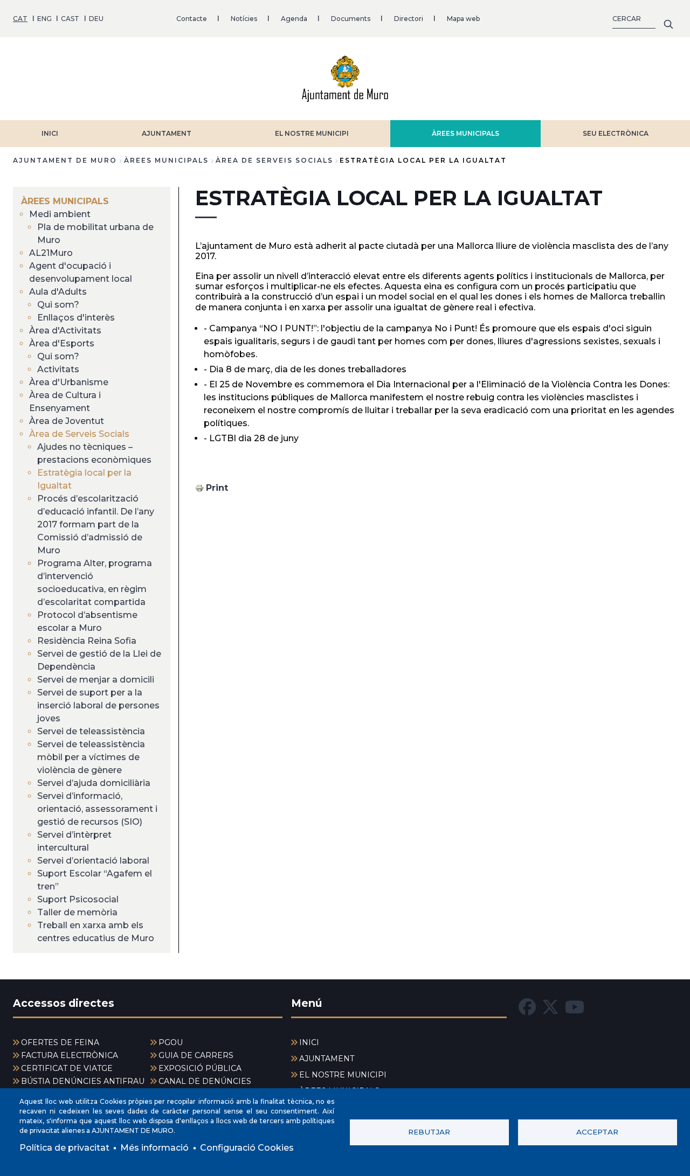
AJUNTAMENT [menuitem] (326, 1058)
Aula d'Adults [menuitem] (58, 292)
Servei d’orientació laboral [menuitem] (93, 860)
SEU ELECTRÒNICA (615, 133)
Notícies (244, 19)
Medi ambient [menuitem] (60, 214)
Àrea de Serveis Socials (274, 160)
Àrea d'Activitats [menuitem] (65, 330)
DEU (96, 19)
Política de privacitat (64, 1148)
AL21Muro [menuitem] (51, 253)
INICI (50, 133)
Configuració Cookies (247, 1148)
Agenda (294, 19)
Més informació (154, 1148)
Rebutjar (429, 1132)
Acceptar (597, 1132)
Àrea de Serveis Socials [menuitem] (79, 434)
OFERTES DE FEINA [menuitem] (60, 1042)
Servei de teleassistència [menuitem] (91, 731)
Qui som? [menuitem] (58, 305)
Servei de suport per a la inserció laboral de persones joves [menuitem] (98, 705)
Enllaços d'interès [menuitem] (76, 317)
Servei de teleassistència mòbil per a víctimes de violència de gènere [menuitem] (91, 757)
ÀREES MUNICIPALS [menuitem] (65, 201)
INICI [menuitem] (309, 1042)
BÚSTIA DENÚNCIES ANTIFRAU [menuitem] (82, 1081)
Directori (408, 19)
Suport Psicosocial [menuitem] (78, 899)
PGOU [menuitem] (170, 1042)
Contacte (191, 19)
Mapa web (463, 19)
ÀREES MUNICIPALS (465, 133)
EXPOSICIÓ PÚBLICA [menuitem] (200, 1068)
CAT (20, 19)
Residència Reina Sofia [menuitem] (86, 641)
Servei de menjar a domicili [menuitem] (95, 679)
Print (217, 488)
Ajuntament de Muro (65, 160)
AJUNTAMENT (166, 133)
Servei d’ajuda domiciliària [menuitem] (93, 783)
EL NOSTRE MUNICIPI (312, 133)
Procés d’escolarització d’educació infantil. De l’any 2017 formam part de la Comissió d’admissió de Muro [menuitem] (95, 524)
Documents (350, 19)
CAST (70, 19)
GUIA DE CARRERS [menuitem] (195, 1055)
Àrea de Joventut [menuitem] (66, 421)
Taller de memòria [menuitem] (77, 912)
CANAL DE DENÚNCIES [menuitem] (204, 1081)
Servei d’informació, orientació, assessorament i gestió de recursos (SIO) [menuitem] (97, 809)
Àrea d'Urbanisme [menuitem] (68, 382)
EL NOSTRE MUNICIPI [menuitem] (343, 1074)
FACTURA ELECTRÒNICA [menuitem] (69, 1055)
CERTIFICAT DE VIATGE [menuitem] (67, 1068)
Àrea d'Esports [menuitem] (61, 343)
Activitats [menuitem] (58, 369)
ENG (44, 19)
